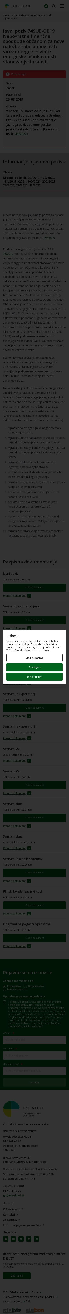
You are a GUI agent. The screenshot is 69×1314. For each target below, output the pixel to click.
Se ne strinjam (34, 676)
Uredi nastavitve (34, 657)
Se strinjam (34, 667)
